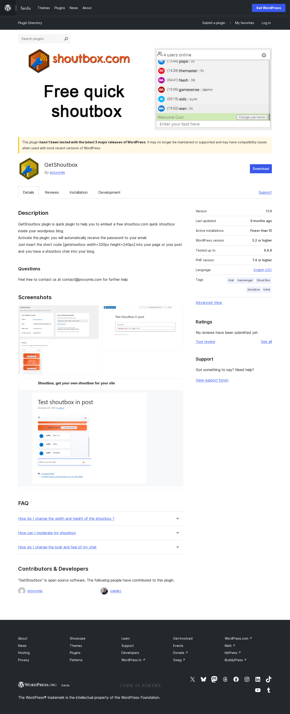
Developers (130, 653)
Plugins (75, 653)
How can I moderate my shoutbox (47, 533)
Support (265, 192)
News (22, 646)
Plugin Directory (30, 23)
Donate (180, 653)
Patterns (76, 660)
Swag (179, 660)
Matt (230, 646)
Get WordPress (268, 8)
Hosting (24, 653)
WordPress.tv (133, 660)
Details (28, 192)
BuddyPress (236, 660)
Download (261, 169)
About (22, 638)
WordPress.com (238, 638)
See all (266, 341)
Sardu (65, 685)
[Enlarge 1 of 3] (92, 311)
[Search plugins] (66, 38)
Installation (79, 192)
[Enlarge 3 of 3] (177, 384)
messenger (245, 280)
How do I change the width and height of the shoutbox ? (66, 518)
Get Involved (183, 638)
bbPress (233, 653)
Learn (125, 638)
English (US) (263, 270)
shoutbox (253, 289)
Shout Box (263, 280)
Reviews (52, 192)
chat (231, 280)
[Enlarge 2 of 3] (177, 311)
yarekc (115, 591)
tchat (266, 289)
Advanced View (209, 302)
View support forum (212, 380)
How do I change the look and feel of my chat (57, 547)
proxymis (57, 172)
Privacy (23, 660)
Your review (205, 341)
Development (109, 192)
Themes (76, 646)
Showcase (77, 638)
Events (178, 646)
